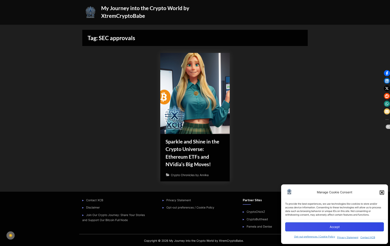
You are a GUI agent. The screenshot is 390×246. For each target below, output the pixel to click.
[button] (382, 192)
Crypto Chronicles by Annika (190, 175)
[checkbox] (10, 235)
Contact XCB (367, 237)
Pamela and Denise (259, 226)
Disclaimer (93, 207)
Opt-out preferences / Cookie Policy (314, 236)
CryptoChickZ (256, 211)
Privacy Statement (347, 237)
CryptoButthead (257, 219)
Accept (335, 227)
